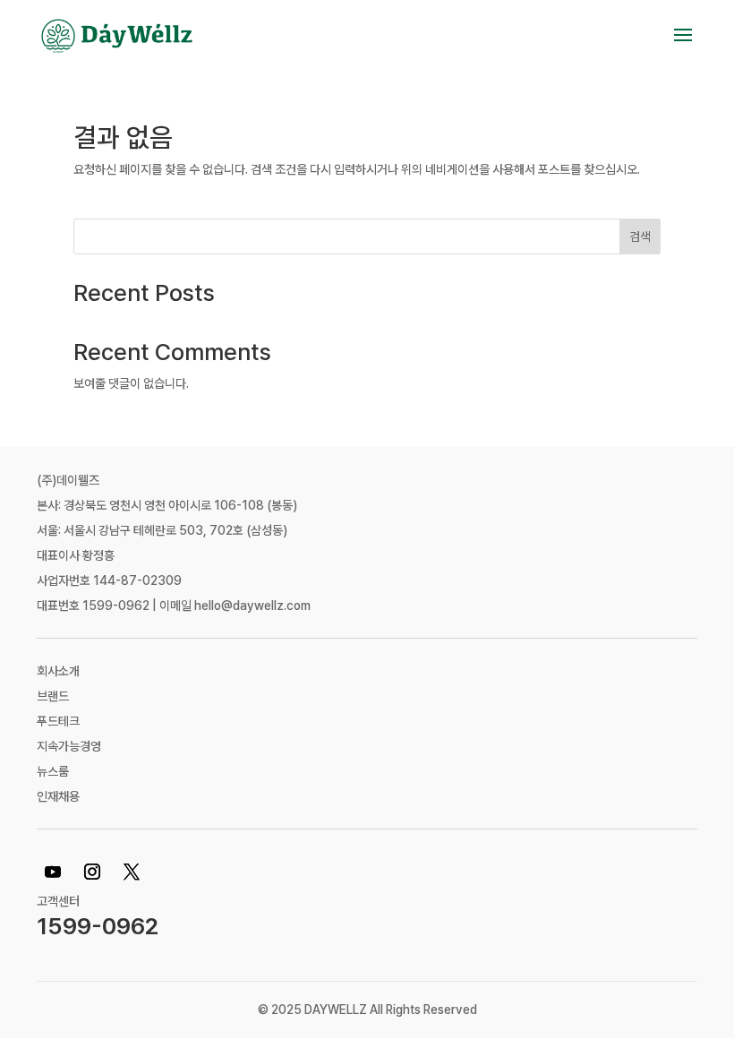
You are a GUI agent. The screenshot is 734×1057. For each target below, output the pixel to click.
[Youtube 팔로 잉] (53, 871)
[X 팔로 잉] (131, 871)
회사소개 (58, 671)
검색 (640, 236)
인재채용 (58, 796)
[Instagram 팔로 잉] (92, 871)
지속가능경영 (69, 746)
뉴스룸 (53, 771)
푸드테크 (58, 721)
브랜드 (53, 696)
